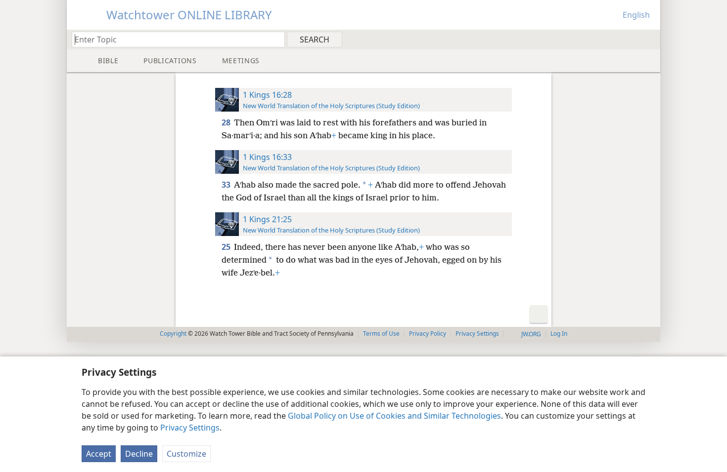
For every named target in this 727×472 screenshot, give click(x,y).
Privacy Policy (427, 333)
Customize (186, 453)
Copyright (173, 333)
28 (227, 122)
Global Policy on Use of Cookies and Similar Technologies (394, 415)
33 (227, 184)
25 (227, 246)
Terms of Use (381, 333)
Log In (558, 333)
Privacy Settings (190, 427)
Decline (139, 453)
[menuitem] (649, 39)
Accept (98, 453)
